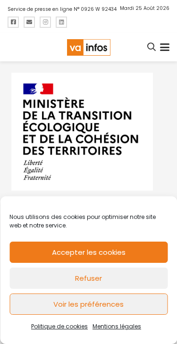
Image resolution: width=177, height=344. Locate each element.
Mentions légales (117, 326)
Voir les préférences (88, 304)
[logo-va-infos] (88, 47)
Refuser (88, 278)
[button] (152, 47)
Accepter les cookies (89, 252)
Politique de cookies (59, 326)
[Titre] (13, 22)
